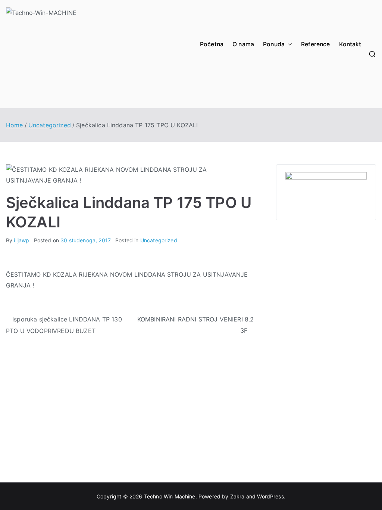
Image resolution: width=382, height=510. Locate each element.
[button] (288, 44)
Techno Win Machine (169, 496)
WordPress (270, 496)
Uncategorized (158, 240)
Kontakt (350, 44)
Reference (315, 44)
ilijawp (21, 240)
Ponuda (274, 44)
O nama (243, 44)
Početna (211, 44)
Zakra (237, 496)
